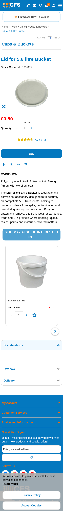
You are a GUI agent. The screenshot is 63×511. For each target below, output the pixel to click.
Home (5, 26)
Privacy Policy (32, 495)
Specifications (13, 345)
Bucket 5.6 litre (16, 300)
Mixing (23, 26)
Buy (31, 153)
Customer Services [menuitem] (14, 412)
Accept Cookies (31, 505)
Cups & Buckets (38, 26)
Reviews (9, 369)
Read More (10, 483)
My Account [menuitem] (9, 403)
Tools (14, 26)
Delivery (9, 380)
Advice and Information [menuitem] (17, 422)
